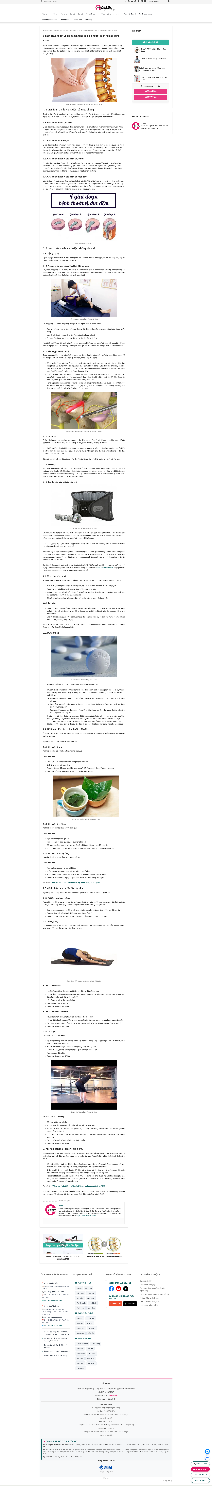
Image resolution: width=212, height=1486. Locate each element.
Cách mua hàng (145, 14)
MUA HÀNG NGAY (200, 1469)
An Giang (80, 1358)
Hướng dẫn (65, 20)
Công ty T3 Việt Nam (106, 1472)
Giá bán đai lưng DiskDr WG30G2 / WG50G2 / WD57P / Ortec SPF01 (55, 1333)
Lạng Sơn (91, 1308)
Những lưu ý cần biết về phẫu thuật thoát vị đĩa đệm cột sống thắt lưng (79, 1186)
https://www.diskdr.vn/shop (86, 1216)
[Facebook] (128, 1)
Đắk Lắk (91, 1333)
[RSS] (125, 1)
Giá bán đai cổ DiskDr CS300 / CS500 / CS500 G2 (54, 1339)
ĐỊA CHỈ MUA (200, 1480)
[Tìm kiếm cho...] (169, 1)
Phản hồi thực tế (130, 14)
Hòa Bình (91, 1293)
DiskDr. (47, 41)
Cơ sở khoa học (92, 14)
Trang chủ (46, 14)
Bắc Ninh (88, 1288)
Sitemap (106, 1478)
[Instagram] (135, 1)
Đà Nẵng (80, 1318)
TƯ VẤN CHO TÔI (200, 1475)
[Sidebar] (145, 1)
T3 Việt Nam (99, 1389)
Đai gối (80, 14)
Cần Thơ (90, 1349)
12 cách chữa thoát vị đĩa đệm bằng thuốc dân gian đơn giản (76, 882)
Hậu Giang (90, 1358)
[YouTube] (132, 1)
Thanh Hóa (91, 1318)
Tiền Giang (92, 1353)
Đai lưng (64, 14)
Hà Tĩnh (89, 1323)
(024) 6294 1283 (58, 1292)
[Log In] (138, 1)
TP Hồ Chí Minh (82, 1344)
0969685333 (57, 1317)
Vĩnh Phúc (80, 1308)
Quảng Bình (81, 1328)
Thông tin (77, 20)
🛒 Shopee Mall (115, 1304)
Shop (55, 14)
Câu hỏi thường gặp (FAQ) (149, 1301)
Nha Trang (80, 1333)
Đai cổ (72, 14)
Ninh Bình (80, 1298)
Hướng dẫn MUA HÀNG (149, 1305)
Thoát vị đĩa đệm (59, 31)
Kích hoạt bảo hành (49, 20)
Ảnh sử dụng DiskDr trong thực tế (56, 1351)
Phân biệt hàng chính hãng (149, 1298)
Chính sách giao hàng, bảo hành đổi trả (154, 1294)
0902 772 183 (150, 97)
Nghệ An (80, 1323)
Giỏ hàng (88, 20)
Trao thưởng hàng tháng (110, 14)
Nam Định (90, 1298)
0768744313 (109, 1428)
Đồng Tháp (81, 1353)
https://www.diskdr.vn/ (105, 568)
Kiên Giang (80, 1368)
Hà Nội (79, 1288)
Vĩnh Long (80, 1363)
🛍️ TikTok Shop (130, 1304)
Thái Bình (93, 1303)
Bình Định (92, 1328)
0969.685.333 (200, 1464)
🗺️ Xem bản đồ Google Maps (52, 1300)
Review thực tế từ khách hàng (54, 1356)
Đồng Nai (80, 1349)
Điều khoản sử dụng (147, 1285)
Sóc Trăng (91, 1363)
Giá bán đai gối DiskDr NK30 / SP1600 (54, 1346)
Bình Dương (96, 1344)
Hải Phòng (80, 1293)
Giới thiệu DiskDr (146, 1281)
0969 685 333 (150, 91)
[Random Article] (142, 1)
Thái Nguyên (81, 1303)
